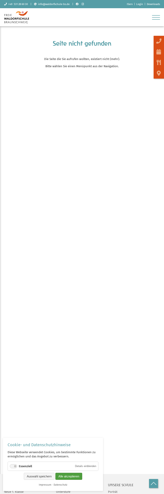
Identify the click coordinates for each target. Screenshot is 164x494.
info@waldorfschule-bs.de (53, 4)
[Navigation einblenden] (156, 17)
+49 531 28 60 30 (17, 4)
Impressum (45, 484)
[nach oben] (153, 483)
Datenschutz (60, 484)
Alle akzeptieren (68, 476)
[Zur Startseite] (16, 22)
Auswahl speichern (39, 476)
